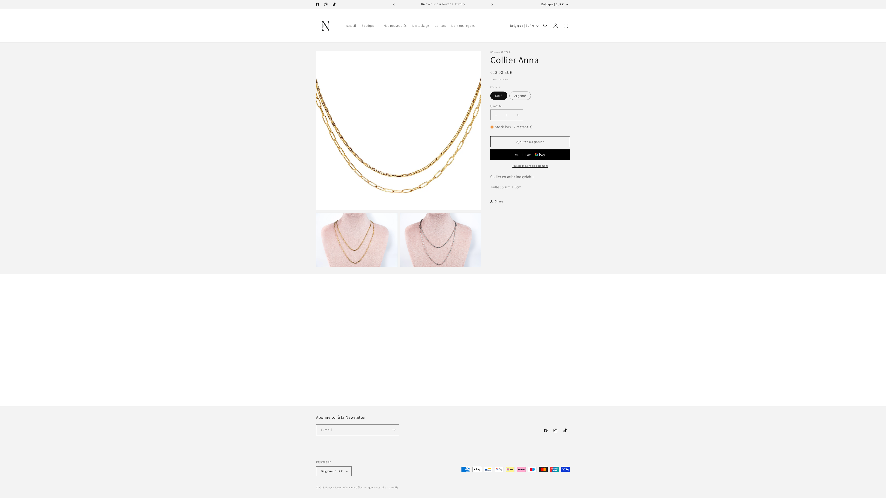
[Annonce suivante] (492, 4)
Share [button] (499, 201)
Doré (499, 96)
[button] (370, 25)
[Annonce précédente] (394, 4)
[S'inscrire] (394, 429)
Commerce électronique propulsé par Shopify (371, 487)
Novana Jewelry (334, 487)
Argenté (520, 96)
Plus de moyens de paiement (530, 165)
